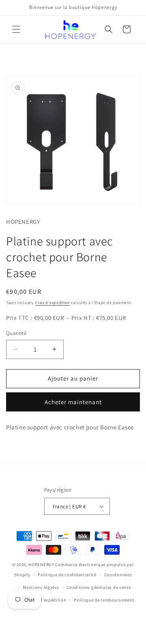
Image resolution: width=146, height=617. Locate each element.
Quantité (16, 333)
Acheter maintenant (73, 402)
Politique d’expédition (42, 600)
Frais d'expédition (52, 302)
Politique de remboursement (104, 600)
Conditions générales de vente (99, 587)
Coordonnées (118, 575)
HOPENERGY (41, 564)
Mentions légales (41, 587)
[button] (16, 29)
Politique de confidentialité (67, 575)
